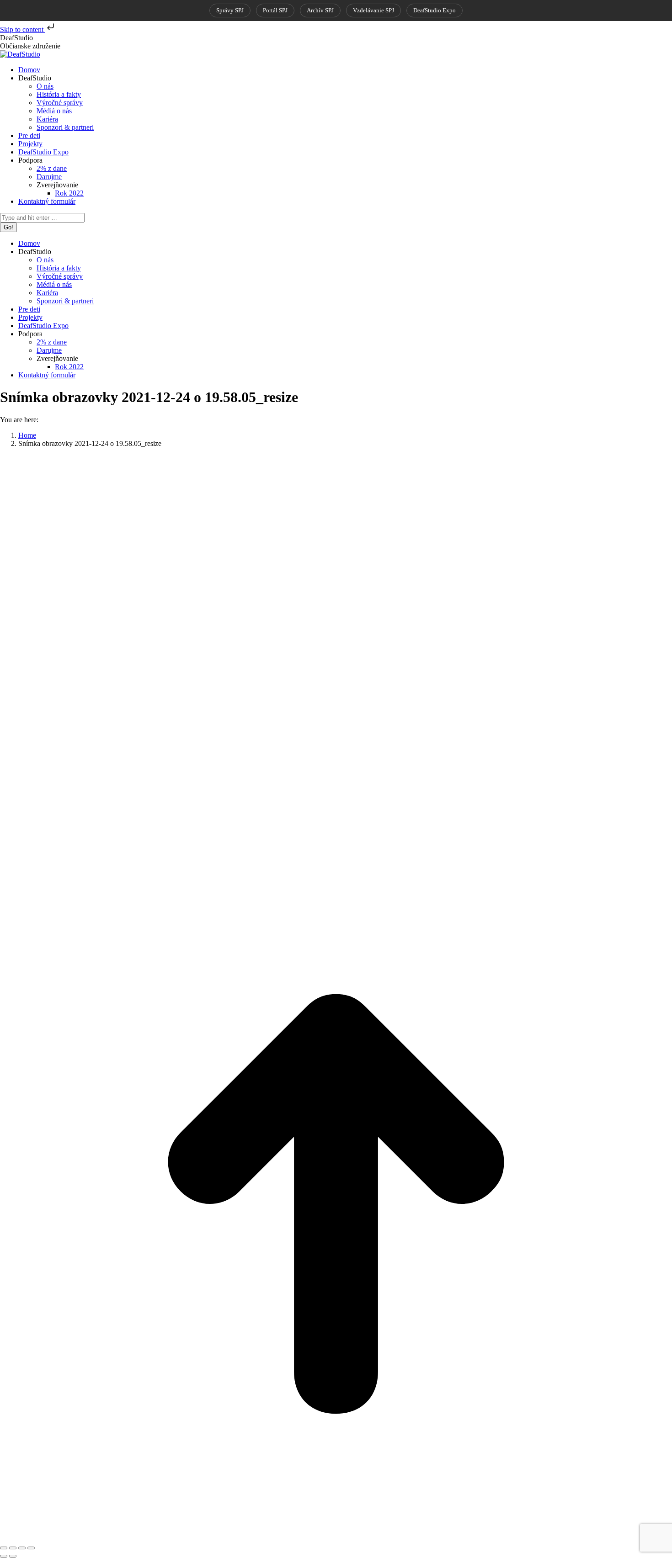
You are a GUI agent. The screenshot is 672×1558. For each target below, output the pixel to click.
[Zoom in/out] (31, 1548)
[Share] (12, 1548)
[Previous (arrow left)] (3, 1556)
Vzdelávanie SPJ (373, 10)
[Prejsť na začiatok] (336, 1537)
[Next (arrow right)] (12, 1556)
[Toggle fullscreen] (22, 1548)
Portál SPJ (275, 10)
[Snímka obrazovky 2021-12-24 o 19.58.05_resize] (329, 864)
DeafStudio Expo (434, 10)
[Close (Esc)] (3, 1548)
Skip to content (22, 29)
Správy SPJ (230, 10)
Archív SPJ (320, 10)
